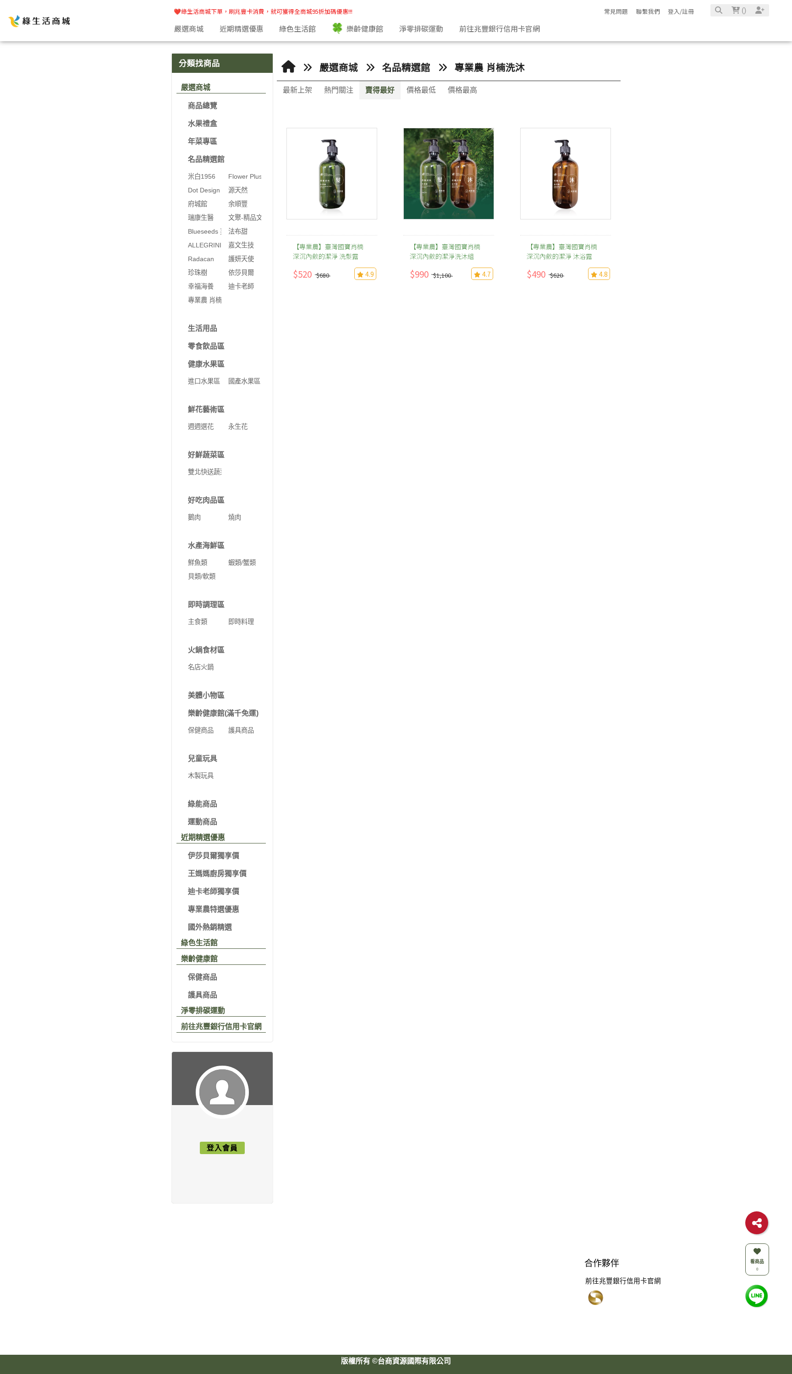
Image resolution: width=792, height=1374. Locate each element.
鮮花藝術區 (206, 409)
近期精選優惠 (203, 837)
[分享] (756, 1222)
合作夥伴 (601, 1274)
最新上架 (297, 90)
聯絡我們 (365, 1274)
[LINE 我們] (756, 1295)
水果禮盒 (202, 123)
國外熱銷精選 (210, 927)
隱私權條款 (524, 1319)
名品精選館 (206, 159)
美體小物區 (206, 695)
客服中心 (523, 1274)
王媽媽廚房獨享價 (217, 873)
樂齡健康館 (199, 959)
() (743, 10)
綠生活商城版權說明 (281, 1292)
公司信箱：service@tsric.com (394, 1305)
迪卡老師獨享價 (213, 891)
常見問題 (616, 11)
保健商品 (202, 977)
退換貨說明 (524, 1292)
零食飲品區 (206, 346)
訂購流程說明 (528, 1305)
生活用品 (202, 328)
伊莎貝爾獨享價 (213, 855)
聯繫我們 (648, 11)
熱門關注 (338, 90)
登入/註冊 (681, 11)
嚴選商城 (195, 87)
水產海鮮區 (206, 545)
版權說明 (266, 1274)
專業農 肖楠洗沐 (490, 67)
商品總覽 (202, 105)
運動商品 (202, 822)
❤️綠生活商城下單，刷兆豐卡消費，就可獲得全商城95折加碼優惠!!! (263, 11)
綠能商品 (202, 804)
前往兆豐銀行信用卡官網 (221, 1026)
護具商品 (202, 995)
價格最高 (462, 90)
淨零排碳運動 (203, 1010)
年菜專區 (202, 141)
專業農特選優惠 (213, 909)
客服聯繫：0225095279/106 (391, 1292)
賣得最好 (380, 90)
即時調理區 (206, 604)
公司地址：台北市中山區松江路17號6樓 (409, 1319)
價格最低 (421, 90)
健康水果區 (206, 364)
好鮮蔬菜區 (206, 455)
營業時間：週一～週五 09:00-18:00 (402, 1332)
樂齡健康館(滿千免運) (223, 713)
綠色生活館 (199, 943)
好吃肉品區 (206, 500)
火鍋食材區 (206, 650)
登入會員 (222, 1148)
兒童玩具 (202, 758)
